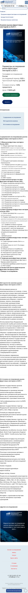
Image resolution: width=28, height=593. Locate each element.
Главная (2, 11)
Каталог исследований (14, 550)
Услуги (14, 555)
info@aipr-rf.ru (22, 6)
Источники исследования (11, 124)
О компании (14, 566)
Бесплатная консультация (14, 590)
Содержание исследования (12, 117)
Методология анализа (10, 121)
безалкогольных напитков (9, 20)
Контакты (14, 568)
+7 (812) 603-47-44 (8, 6)
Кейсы (14, 552)
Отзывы (14, 563)
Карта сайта (14, 558)
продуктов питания (7, 17)
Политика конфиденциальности (14, 584)
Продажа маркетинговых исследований (13, 14)
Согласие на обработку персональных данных (14, 583)
